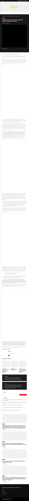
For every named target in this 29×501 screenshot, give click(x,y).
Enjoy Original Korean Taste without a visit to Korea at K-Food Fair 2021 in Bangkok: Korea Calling (23, 371)
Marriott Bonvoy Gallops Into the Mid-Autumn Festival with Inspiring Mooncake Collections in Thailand (15, 402)
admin (9, 351)
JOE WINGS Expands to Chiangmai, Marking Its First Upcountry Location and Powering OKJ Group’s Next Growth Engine (14, 444)
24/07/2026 (4, 463)
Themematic (7, 499)
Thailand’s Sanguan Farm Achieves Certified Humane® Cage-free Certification (13, 407)
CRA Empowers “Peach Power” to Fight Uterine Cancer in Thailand (12, 410)
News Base (3, 499)
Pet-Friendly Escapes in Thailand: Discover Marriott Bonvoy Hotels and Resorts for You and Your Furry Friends (15, 400)
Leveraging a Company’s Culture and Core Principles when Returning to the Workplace (6, 371)
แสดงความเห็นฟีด (4, 492)
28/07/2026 (4, 429)
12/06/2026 (4, 481)
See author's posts (11, 353)
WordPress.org (4, 494)
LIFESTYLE (3, 441)
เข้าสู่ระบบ (3, 489)
